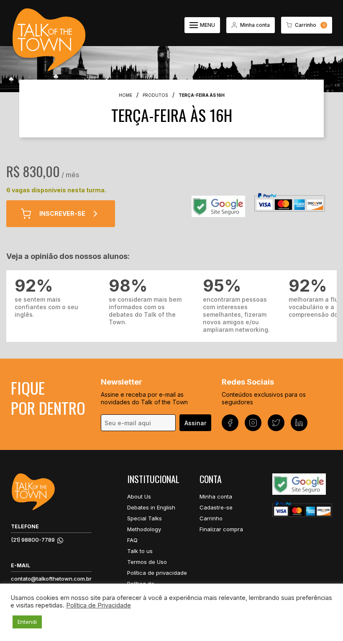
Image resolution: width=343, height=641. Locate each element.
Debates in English (151, 507)
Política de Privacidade (98, 605)
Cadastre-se (216, 507)
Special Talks (144, 518)
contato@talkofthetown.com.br (51, 578)
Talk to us (140, 551)
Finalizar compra (221, 529)
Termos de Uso (147, 561)
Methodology (144, 529)
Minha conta (216, 496)
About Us (139, 496)
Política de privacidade (157, 572)
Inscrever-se (62, 213)
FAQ (132, 540)
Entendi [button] (27, 621)
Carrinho (211, 518)
